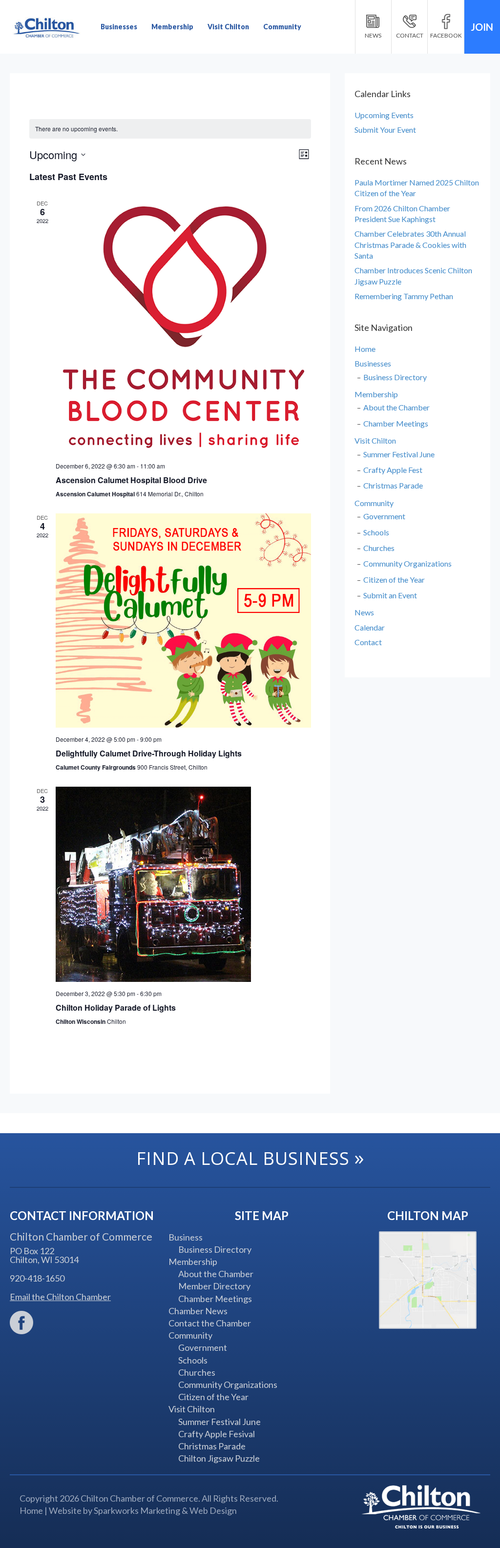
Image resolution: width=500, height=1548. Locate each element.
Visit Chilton (228, 26)
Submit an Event (390, 595)
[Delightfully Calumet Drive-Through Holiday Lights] (183, 620)
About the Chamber (396, 407)
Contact (368, 642)
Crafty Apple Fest (392, 469)
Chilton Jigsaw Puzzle (219, 1458)
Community (282, 26)
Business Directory (395, 377)
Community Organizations (407, 563)
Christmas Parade (393, 485)
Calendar (369, 627)
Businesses (119, 26)
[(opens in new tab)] (21, 1321)
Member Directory (214, 1286)
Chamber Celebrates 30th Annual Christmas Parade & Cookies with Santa (410, 244)
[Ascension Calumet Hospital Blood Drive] (183, 326)
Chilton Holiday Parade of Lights (116, 1007)
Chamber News (198, 1310)
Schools (376, 532)
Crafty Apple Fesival (216, 1433)
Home (364, 348)
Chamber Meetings (395, 423)
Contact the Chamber (209, 1323)
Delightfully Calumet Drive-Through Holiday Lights (149, 753)
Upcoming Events (384, 115)
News (364, 612)
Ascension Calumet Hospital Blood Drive (131, 480)
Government (384, 516)
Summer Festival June (399, 454)
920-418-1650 (37, 1278)
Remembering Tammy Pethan (403, 296)
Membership (172, 26)
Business (185, 1237)
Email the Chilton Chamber (60, 1296)
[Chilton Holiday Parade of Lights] (183, 884)
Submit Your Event (385, 129)
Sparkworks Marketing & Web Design (165, 1510)
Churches (379, 547)
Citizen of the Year (394, 579)
